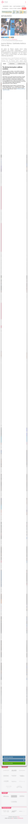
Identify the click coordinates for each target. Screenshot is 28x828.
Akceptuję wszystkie (8, 763)
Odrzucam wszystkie (8, 757)
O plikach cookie (21, 63)
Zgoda (4, 63)
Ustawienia (11, 63)
